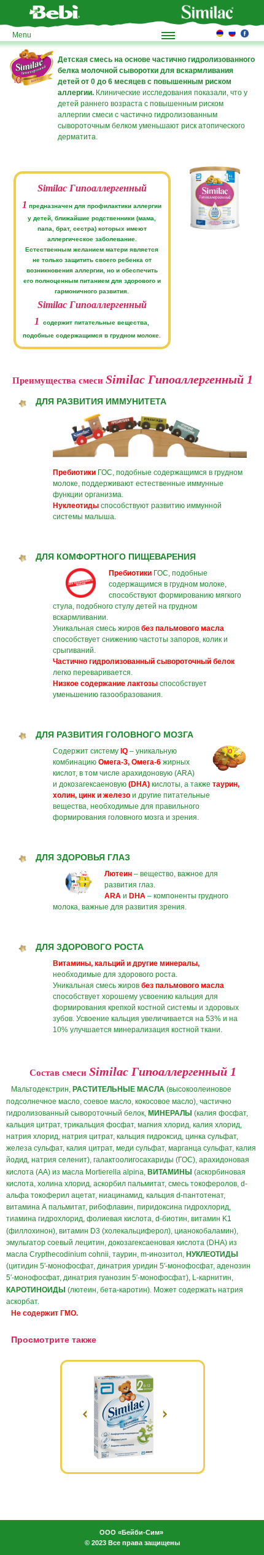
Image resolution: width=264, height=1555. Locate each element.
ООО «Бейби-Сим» (131, 1532)
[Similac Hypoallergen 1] (215, 198)
